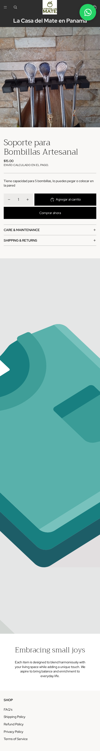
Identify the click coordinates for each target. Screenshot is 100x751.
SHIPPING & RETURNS (20, 240)
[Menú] (5, 7)
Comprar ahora (50, 213)
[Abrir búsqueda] (15, 7)
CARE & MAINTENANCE (22, 230)
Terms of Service (16, 739)
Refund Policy (13, 724)
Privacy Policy (13, 732)
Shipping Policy (14, 717)
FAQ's (8, 709)
